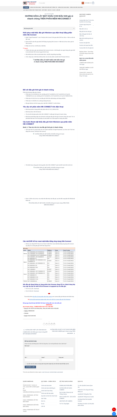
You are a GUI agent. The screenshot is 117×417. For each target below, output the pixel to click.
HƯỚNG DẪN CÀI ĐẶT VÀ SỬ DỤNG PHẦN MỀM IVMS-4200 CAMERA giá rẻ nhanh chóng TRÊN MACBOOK (62, 331)
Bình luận (27, 345)
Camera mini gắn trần (84, 42)
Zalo (113, 414)
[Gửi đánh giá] (83, 3)
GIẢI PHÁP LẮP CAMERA (66, 401)
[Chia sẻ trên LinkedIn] (54, 324)
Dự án (53, 10)
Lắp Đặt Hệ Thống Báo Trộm (85, 394)
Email (43, 357)
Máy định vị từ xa (83, 28)
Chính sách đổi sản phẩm (76, 7)
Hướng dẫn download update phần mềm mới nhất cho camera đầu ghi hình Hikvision (49, 299)
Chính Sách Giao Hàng (63, 7)
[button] (89, 3)
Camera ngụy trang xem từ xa (85, 25)
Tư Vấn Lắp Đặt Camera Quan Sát (85, 386)
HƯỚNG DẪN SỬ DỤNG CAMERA (66, 388)
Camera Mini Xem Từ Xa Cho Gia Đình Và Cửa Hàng (86, 21)
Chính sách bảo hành (35, 7)
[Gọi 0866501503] (114, 409)
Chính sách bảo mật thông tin (49, 7)
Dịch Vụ (50, 10)
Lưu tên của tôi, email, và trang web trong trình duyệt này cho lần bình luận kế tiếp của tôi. (48, 363)
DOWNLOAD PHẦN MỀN (66, 385)
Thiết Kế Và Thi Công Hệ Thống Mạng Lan (85, 390)
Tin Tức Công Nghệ (64, 403)
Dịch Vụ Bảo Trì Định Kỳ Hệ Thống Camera (66, 393)
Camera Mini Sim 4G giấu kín (86, 48)
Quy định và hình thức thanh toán (32, 10)
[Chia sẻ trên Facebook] (44, 324)
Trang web (61, 357)
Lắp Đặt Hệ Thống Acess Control (86, 396)
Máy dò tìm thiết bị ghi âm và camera (86, 39)
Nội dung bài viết (28, 28)
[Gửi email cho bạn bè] (49, 324)
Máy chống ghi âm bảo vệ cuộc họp (85, 34)
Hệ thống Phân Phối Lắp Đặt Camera (85, 400)
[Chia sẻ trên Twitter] (47, 324)
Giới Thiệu (44, 10)
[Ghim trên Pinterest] (52, 324)
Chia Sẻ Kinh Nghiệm (49, 13)
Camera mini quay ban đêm (86, 45)
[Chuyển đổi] (93, 25)
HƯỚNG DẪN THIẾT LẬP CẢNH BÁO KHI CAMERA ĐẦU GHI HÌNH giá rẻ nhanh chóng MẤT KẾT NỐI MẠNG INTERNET (35, 331)
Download (36, 288)
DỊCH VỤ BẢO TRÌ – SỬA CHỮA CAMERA (68, 397)
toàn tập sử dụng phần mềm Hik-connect (42, 296)
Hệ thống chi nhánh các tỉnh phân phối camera (86, 404)
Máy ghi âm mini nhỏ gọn (85, 31)
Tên (26, 357)
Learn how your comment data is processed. (52, 372)
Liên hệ (58, 10)
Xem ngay (81, 64)
